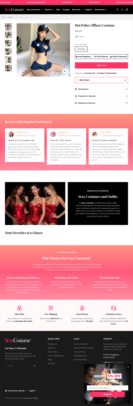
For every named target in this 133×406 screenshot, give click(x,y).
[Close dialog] (128, 367)
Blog (50, 360)
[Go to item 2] (8, 35)
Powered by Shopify (30, 398)
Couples (66, 10)
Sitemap (51, 364)
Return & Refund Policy (83, 348)
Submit (107, 394)
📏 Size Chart (83, 80)
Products (10, 17)
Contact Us (52, 344)
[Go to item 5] (8, 60)
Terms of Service (80, 344)
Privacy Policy (79, 352)
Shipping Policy (80, 356)
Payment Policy (80, 360)
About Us (52, 348)
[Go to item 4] (8, 51)
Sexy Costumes (33, 10)
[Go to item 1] (8, 27)
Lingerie (88, 10)
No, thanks (107, 400)
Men (58, 10)
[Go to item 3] (8, 43)
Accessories (100, 10)
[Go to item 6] (8, 68)
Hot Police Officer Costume (22, 17)
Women (48, 10)
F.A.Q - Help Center (56, 356)
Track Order (52, 352)
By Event (76, 10)
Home (3, 17)
